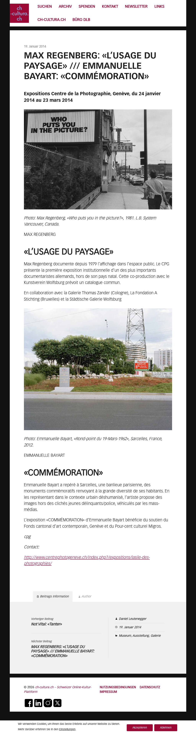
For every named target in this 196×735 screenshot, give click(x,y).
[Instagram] (48, 703)
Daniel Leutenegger (132, 619)
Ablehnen (166, 727)
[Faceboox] (28, 703)
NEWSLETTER (136, 6)
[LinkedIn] (38, 703)
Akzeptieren (139, 727)
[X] (57, 703)
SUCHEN (45, 6)
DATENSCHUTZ (150, 687)
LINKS (159, 6)
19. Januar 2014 (130, 627)
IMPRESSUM (108, 692)
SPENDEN (87, 6)
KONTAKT (110, 6)
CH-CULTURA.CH (52, 20)
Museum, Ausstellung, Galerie (140, 635)
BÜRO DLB (81, 20)
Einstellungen (67, 729)
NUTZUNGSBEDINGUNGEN (118, 687)
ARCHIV (65, 6)
